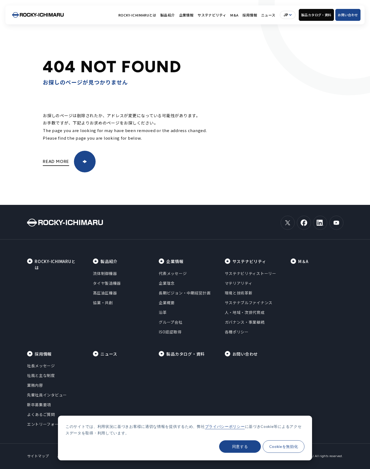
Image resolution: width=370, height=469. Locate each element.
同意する (240, 446)
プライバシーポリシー (225, 426)
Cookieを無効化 (283, 446)
